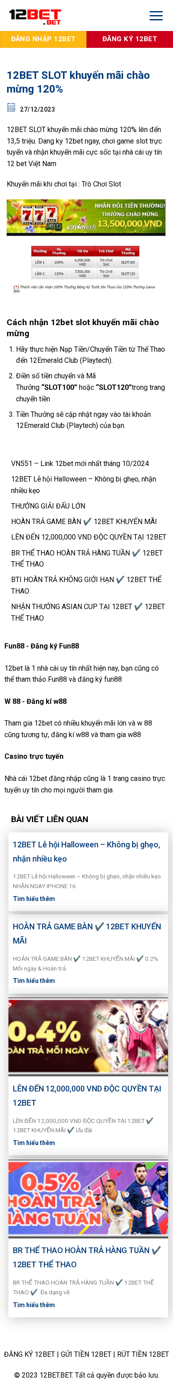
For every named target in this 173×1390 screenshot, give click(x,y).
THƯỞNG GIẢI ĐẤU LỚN (48, 506)
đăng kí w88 (70, 734)
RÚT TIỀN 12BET (143, 1354)
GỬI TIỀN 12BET (86, 1354)
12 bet (17, 163)
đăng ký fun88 (100, 679)
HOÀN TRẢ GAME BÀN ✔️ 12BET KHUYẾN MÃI (84, 521)
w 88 (144, 723)
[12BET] (70, 15)
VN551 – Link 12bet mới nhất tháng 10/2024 (80, 463)
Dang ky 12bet (60, 141)
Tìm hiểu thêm (34, 898)
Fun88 (57, 679)
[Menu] (156, 15)
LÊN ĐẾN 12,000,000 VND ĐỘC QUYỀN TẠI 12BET (88, 537)
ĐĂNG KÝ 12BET (29, 1354)
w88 (134, 734)
